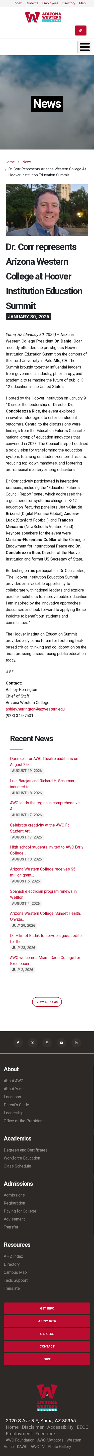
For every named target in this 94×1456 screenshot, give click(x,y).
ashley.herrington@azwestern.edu (35, 709)
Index (18, 3)
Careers (47, 1334)
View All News (47, 1002)
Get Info (47, 1308)
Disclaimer (33, 1427)
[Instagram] (47, 1043)
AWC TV (38, 1446)
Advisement (14, 1219)
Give (47, 1359)
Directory (68, 3)
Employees (50, 3)
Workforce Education (22, 1158)
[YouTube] (61, 1043)
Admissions (14, 1195)
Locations (12, 1096)
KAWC (22, 1446)
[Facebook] (18, 1043)
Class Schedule (17, 1166)
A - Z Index (13, 1256)
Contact (47, 1346)
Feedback (45, 1433)
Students (32, 3)
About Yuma (14, 1088)
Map (82, 3)
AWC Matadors (50, 1440)
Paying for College (20, 1211)
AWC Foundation (20, 1440)
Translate (12, 1288)
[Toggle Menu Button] (84, 47)
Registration (14, 1203)
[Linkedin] (76, 1043)
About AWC (13, 1080)
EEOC (82, 1427)
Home (10, 162)
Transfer (11, 1227)
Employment (19, 1433)
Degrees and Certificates (26, 1150)
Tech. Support (16, 1280)
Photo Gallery (59, 1446)
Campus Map (15, 1272)
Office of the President (24, 1120)
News (27, 162)
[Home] (45, 17)
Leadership (14, 1112)
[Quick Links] (80, 31)
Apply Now (47, 1321)
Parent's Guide (16, 1104)
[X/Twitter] (32, 1043)
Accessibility (60, 1427)
